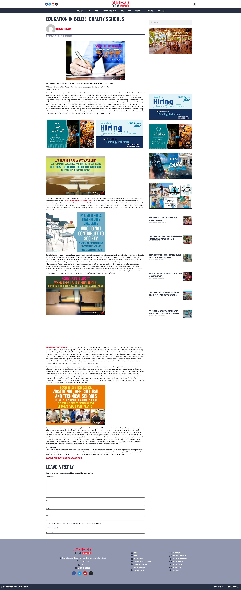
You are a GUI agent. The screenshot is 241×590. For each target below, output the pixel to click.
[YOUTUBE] (53, 4)
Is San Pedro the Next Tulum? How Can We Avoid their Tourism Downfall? (165, 256)
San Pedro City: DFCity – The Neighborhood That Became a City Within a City (165, 237)
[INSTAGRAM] (56, 4)
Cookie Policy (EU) (232, 587)
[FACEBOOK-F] (46, 4)
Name (48, 501)
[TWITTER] (49, 4)
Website (49, 516)
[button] (194, 4)
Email (48, 508)
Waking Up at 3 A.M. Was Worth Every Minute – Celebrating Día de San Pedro (164, 312)
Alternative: (50, 532)
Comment (50, 476)
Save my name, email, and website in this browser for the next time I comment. (74, 523)
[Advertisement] (95, 331)
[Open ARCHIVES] (142, 11)
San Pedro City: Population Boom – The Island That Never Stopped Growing (164, 293)
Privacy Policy (218, 587)
